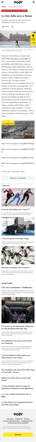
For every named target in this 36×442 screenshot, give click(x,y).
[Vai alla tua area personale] (34, 2)
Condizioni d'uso (27, 421)
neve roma (15, 171)
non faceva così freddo (19, 58)
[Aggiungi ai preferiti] (12, 26)
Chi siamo (10, 419)
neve (8, 171)
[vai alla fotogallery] (18, 129)
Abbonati (18, 435)
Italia (3, 7)
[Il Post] (18, 2)
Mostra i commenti (18, 178)
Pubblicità (18, 419)
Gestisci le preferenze (11, 421)
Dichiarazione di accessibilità (18, 423)
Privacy (26, 419)
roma (23, 171)
